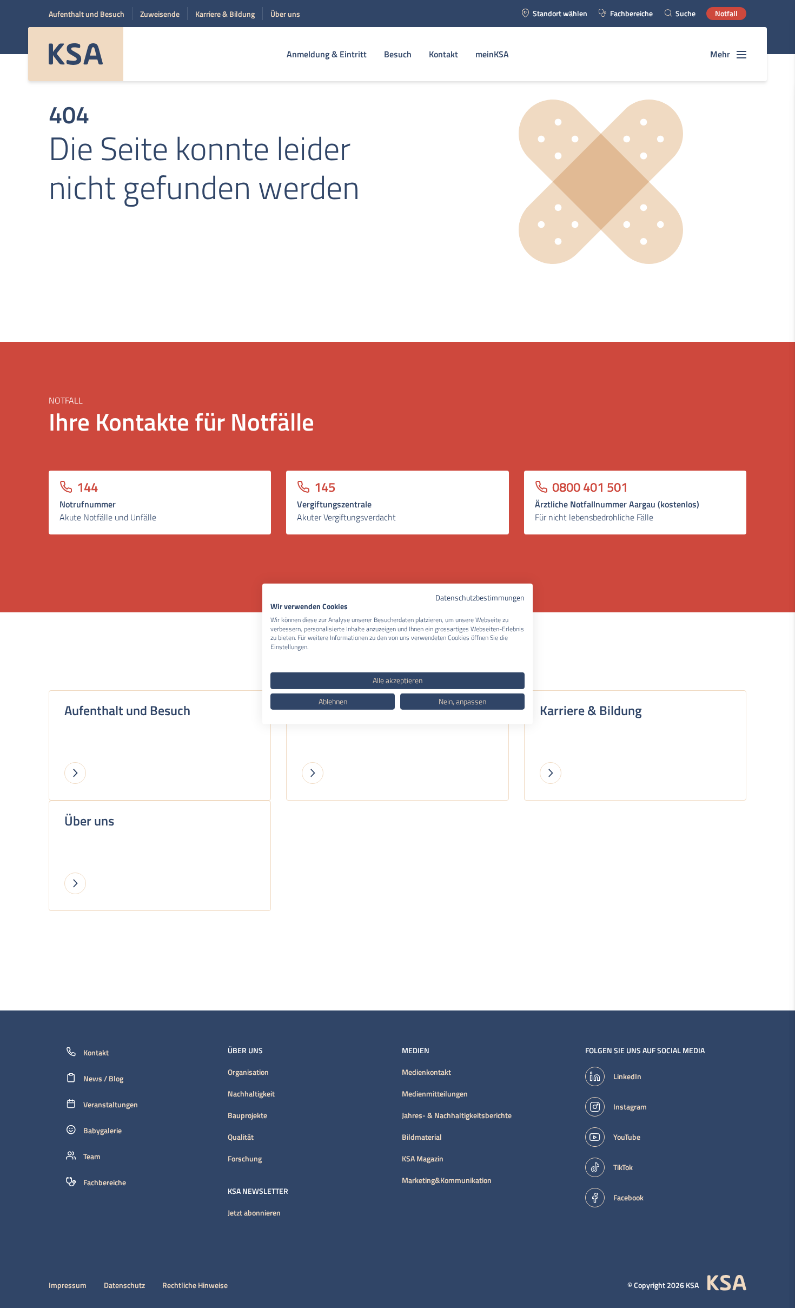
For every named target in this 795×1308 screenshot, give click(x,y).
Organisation (248, 1072)
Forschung (245, 1158)
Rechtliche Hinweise (195, 1285)
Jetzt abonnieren (254, 1212)
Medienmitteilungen (435, 1093)
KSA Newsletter (258, 1191)
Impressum (68, 1285)
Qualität (241, 1137)
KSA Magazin (422, 1158)
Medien (415, 1050)
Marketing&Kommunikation (447, 1180)
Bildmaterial (422, 1137)
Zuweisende (160, 13)
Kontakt (443, 54)
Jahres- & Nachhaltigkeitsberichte (457, 1115)
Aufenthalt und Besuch (86, 13)
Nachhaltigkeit (251, 1093)
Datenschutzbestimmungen (480, 597)
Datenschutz (124, 1285)
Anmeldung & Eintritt (327, 54)
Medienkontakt (426, 1072)
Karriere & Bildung (225, 13)
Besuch (398, 54)
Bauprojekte (247, 1115)
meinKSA (492, 54)
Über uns (285, 13)
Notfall (726, 13)
